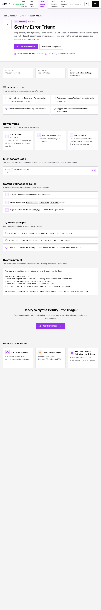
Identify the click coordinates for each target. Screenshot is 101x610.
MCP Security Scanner (54, 4)
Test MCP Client (32, 4)
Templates (15, 16)
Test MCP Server (24, 4)
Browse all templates (51, 47)
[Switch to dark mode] (86, 4)
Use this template (27, 47)
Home (5, 16)
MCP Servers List (64, 4)
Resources (74, 4)
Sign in (95, 4)
